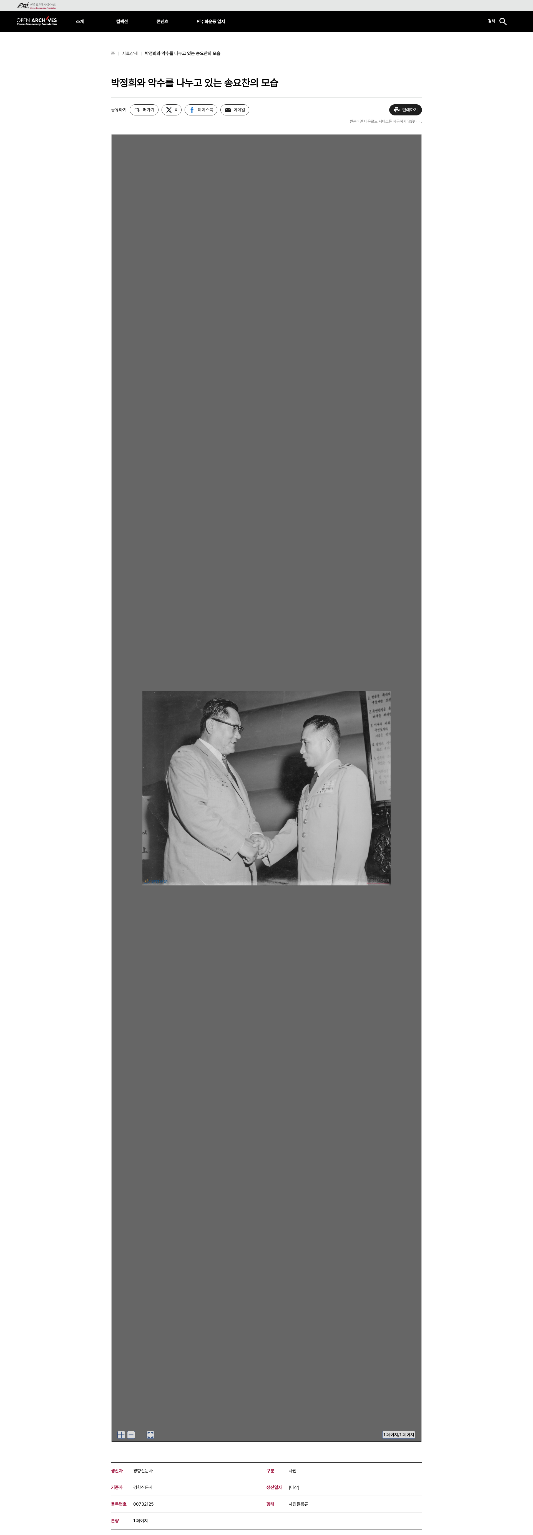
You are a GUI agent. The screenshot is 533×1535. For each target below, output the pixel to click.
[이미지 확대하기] (121, 1435)
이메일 (239, 109)
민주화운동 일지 (211, 21)
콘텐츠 (162, 21)
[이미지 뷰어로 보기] (150, 1435)
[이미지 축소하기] (131, 1435)
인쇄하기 (410, 109)
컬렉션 (122, 21)
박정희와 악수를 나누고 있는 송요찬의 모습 (182, 53)
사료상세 (130, 53)
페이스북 (205, 109)
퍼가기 (148, 109)
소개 (80, 21)
